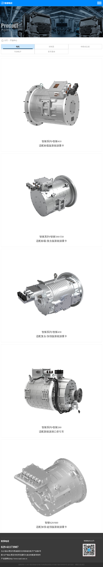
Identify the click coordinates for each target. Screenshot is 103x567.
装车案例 (51, 52)
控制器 (51, 47)
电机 (18, 47)
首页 (6, 40)
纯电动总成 (85, 47)
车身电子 (17, 52)
